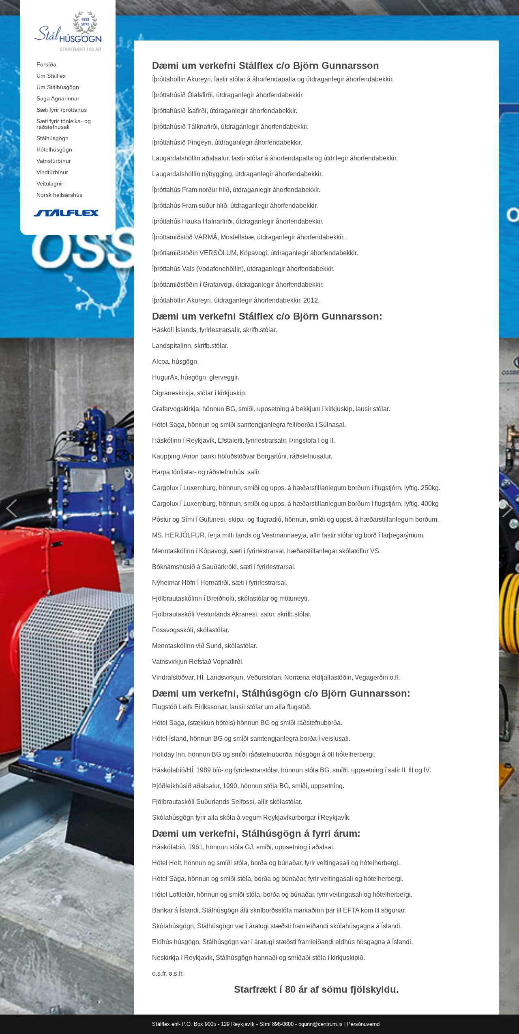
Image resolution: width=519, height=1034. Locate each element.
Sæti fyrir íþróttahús (61, 110)
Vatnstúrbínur (53, 161)
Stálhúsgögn (52, 138)
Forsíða (46, 64)
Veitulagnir (49, 183)
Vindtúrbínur (52, 172)
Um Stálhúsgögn (57, 87)
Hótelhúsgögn (54, 149)
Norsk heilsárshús (59, 195)
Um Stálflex (51, 76)
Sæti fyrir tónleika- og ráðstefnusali (63, 124)
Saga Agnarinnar (57, 98)
